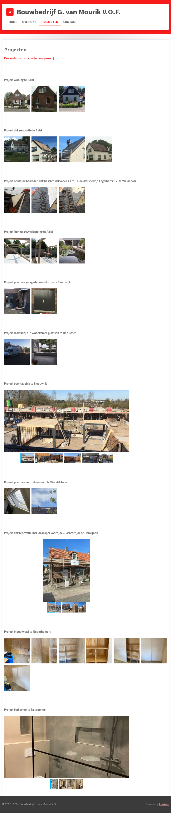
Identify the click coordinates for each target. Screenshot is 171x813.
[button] (125, 393)
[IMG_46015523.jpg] (72, 149)
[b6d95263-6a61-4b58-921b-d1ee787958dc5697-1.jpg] (17, 678)
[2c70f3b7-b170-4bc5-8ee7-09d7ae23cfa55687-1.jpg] (126, 650)
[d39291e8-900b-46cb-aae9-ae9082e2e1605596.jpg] (17, 501)
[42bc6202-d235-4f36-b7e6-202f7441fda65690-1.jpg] (72, 650)
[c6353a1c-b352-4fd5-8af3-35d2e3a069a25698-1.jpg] (153, 650)
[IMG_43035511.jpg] (44, 98)
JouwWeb (164, 804)
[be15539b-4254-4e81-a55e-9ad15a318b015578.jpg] (44, 250)
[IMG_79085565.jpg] (17, 98)
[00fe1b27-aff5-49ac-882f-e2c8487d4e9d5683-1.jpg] (17, 650)
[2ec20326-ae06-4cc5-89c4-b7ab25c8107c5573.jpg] (44, 352)
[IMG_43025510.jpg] (72, 98)
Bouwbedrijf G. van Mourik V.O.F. (69, 11)
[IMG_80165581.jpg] (17, 352)
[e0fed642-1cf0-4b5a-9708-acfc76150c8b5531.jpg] (17, 200)
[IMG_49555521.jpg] (99, 149)
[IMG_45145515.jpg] (17, 149)
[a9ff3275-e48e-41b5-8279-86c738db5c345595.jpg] (44, 501)
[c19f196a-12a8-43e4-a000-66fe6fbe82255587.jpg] (72, 250)
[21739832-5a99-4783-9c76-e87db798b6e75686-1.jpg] (44, 650)
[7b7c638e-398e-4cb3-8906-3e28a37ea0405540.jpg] (17, 301)
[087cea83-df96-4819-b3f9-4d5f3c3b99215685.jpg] (99, 650)
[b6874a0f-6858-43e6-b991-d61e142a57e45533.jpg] (44, 200)
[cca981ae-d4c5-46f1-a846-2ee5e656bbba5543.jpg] (44, 301)
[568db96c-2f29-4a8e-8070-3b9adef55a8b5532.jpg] (72, 200)
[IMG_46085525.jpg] (44, 149)
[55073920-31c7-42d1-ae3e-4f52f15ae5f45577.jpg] (17, 250)
